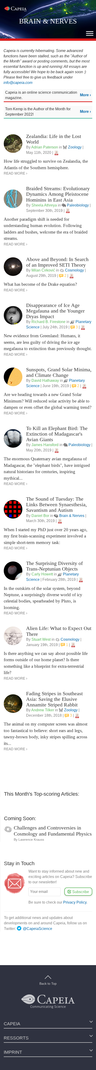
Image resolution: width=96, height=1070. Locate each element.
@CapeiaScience (37, 929)
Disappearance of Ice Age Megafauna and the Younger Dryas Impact (55, 310)
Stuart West (41, 639)
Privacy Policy (74, 902)
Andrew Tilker (42, 710)
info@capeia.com (17, 83)
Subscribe (80, 892)
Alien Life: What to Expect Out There (58, 631)
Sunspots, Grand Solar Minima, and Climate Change (59, 372)
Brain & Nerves (71, 516)
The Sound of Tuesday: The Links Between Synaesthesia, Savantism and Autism (56, 504)
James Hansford (44, 445)
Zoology (75, 147)
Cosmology (74, 270)
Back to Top (48, 983)
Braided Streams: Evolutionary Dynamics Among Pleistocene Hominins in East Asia (58, 194)
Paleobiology (78, 205)
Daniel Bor (40, 516)
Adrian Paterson (44, 147)
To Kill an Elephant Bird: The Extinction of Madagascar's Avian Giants (57, 433)
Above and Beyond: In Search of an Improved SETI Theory (57, 262)
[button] (90, 33)
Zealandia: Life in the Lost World (53, 139)
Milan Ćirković (43, 270)
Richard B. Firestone (48, 322)
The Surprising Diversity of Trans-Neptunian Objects (54, 566)
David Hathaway (45, 380)
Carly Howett (42, 574)
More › (85, 95)
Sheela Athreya (44, 205)
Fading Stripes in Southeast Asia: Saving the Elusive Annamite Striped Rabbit (54, 699)
